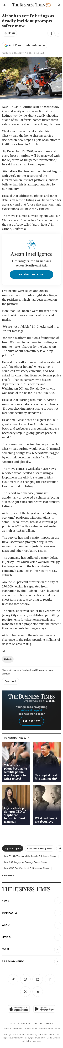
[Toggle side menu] (3, 4)
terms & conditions (12, 1028)
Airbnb (8, 659)
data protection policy (49, 1028)
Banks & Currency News (39, 848)
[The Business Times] (28, 5)
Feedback (11, 681)
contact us (26, 1023)
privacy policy (46, 1023)
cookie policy (30, 1028)
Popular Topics (13, 848)
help (36, 1023)
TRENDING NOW (14, 738)
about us (14, 1023)
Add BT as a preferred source (27, 45)
